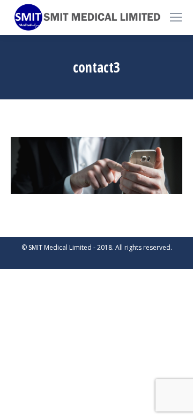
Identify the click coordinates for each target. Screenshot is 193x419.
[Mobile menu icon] (175, 17)
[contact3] (96, 165)
